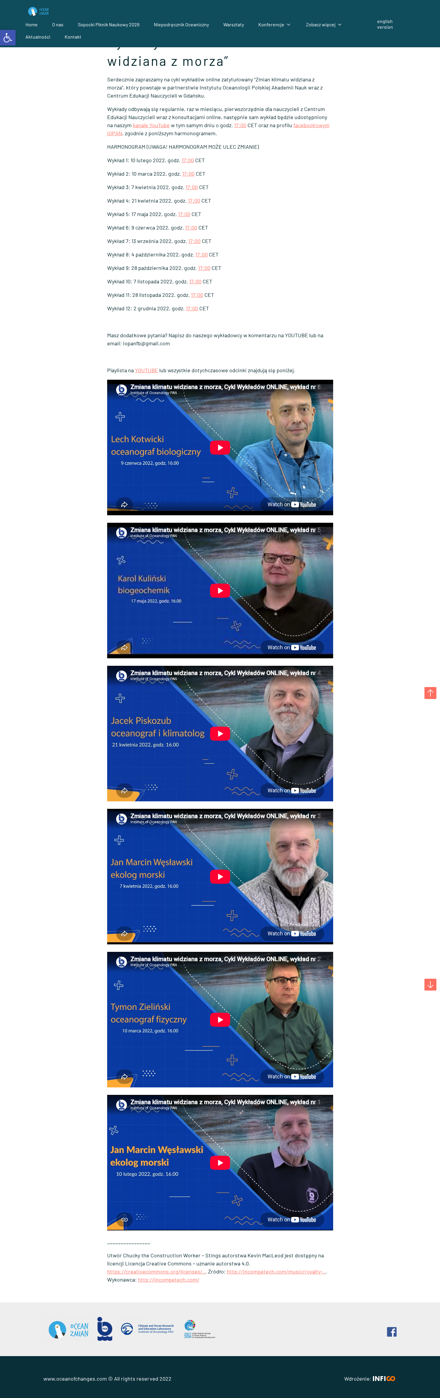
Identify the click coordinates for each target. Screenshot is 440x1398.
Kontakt (73, 36)
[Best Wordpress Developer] (384, 1378)
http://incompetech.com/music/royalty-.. (276, 1271)
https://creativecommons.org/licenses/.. (156, 1271)
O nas (57, 24)
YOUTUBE (146, 370)
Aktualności (37, 36)
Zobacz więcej (321, 24)
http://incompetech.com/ (168, 1279)
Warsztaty (233, 24)
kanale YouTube (151, 125)
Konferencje (271, 24)
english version (385, 24)
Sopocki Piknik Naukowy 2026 (108, 24)
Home (31, 24)
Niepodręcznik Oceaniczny (181, 24)
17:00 (240, 125)
